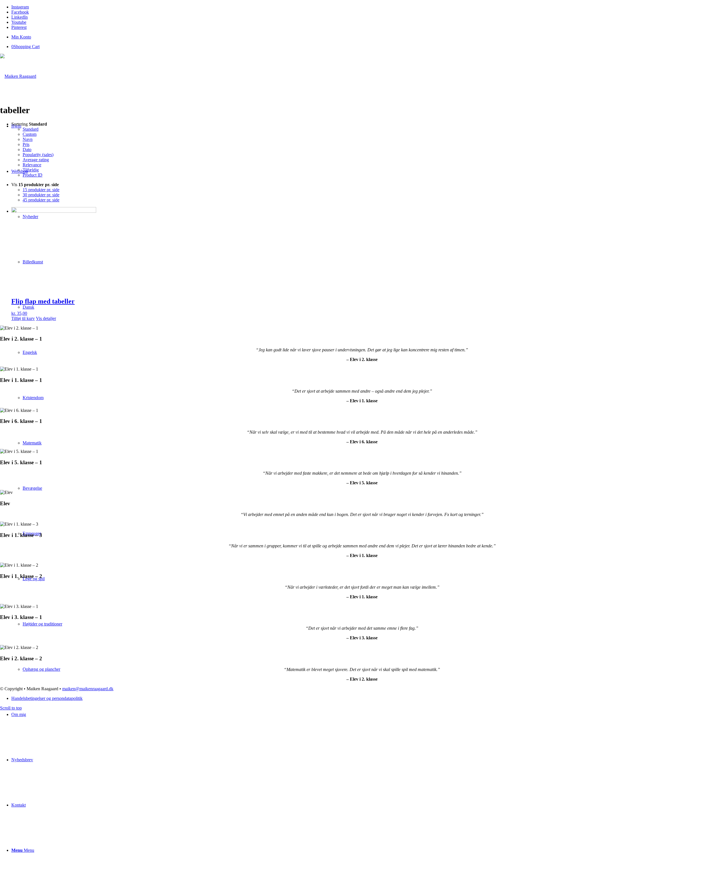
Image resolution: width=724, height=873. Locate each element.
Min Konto (21, 37)
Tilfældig (31, 169)
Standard (30, 129)
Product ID (32, 175)
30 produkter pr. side (41, 194)
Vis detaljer (46, 318)
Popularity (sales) (38, 154)
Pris (26, 144)
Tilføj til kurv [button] (23, 318)
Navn (28, 139)
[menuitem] (367, 37)
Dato (27, 149)
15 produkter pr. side (41, 189)
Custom (29, 134)
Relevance (32, 164)
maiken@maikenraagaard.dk (87, 688)
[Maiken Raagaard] (18, 76)
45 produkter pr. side (41, 199)
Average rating (36, 159)
